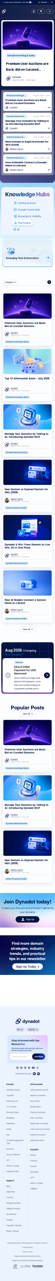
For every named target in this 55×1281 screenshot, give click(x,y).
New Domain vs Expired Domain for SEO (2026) (27, 143)
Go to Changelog (13, 708)
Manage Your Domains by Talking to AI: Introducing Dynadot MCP (27, 122)
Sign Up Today (26, 1021)
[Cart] (41, 11)
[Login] (34, 11)
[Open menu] (49, 11)
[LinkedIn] (25, 1091)
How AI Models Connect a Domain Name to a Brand (26, 164)
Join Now (38, 1080)
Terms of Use (27, 1275)
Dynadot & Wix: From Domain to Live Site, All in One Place (27, 600)
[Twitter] (29, 1091)
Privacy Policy (28, 1271)
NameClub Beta (37, 1163)
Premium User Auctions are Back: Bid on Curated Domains (27, 67)
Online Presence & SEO (16, 562)
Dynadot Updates (16, 258)
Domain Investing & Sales (21, 55)
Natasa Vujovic (16, 149)
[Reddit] (38, 1091)
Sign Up (30, 974)
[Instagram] (21, 1091)
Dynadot (16, 77)
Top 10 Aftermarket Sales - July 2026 (27, 433)
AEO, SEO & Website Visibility (23, 315)
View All (26, 684)
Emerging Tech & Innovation (22, 286)
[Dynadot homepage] (4, 11)
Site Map (34, 1195)
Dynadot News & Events (16, 507)
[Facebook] (17, 1091)
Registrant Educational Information (27, 1280)
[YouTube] (33, 1091)
